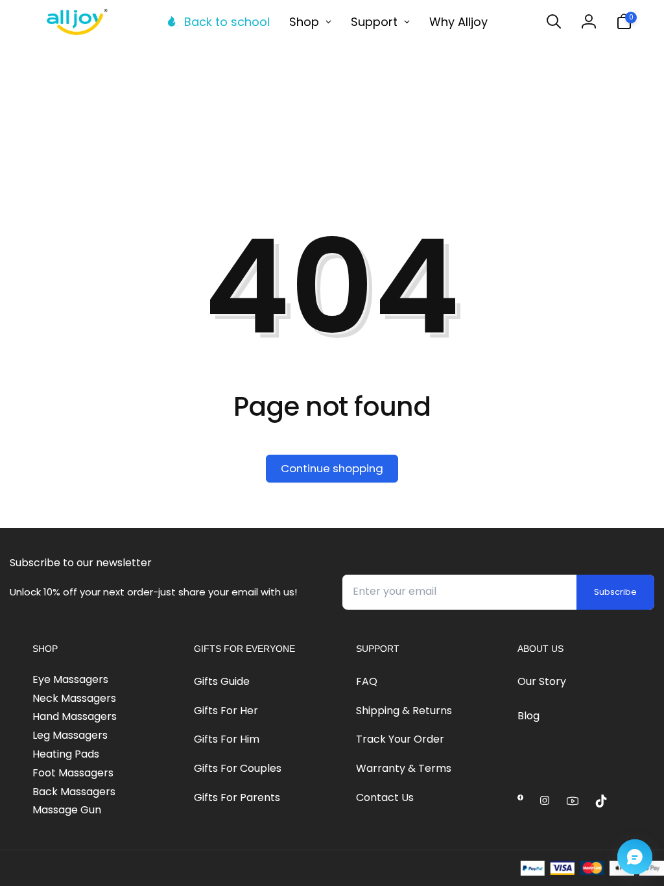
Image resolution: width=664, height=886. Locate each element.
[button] (554, 21)
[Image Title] (520, 797)
